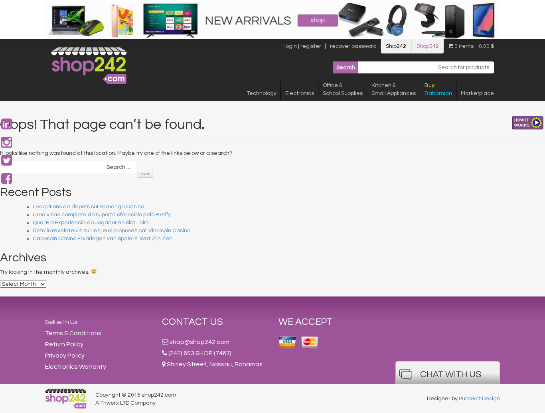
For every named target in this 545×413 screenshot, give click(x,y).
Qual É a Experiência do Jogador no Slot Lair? (91, 222)
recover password (353, 46)
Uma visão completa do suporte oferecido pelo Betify (102, 214)
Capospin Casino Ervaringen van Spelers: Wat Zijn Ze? (102, 238)
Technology (261, 93)
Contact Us (192, 322)
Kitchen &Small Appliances (393, 89)
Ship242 (396, 46)
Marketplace (477, 93)
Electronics (299, 93)
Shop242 (428, 46)
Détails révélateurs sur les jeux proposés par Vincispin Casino (111, 230)
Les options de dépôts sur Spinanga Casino (88, 206)
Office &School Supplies (343, 89)
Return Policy (64, 344)
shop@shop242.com (199, 342)
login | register (302, 46)
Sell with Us (61, 322)
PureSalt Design (479, 398)
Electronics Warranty (75, 367)
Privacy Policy (65, 355)
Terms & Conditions (73, 333)
